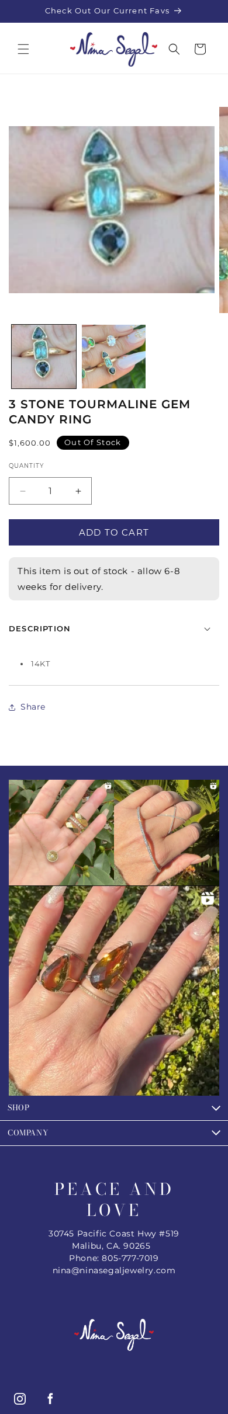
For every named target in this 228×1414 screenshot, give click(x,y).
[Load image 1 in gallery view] (44, 357)
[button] (23, 49)
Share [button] (33, 706)
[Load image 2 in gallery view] (114, 357)
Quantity (26, 466)
